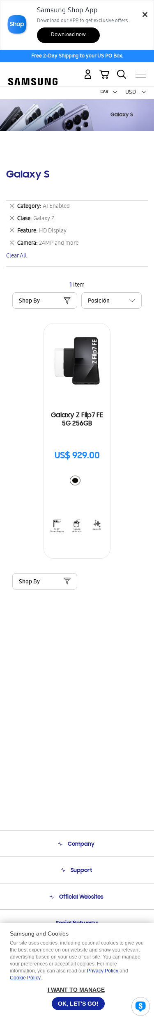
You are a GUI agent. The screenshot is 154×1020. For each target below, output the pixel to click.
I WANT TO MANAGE (76, 989)
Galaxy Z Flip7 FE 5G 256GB (77, 420)
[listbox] (77, 481)
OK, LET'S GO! (78, 1003)
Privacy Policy (102, 971)
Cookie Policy (25, 978)
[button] (115, 92)
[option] (75, 480)
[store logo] (32, 71)
